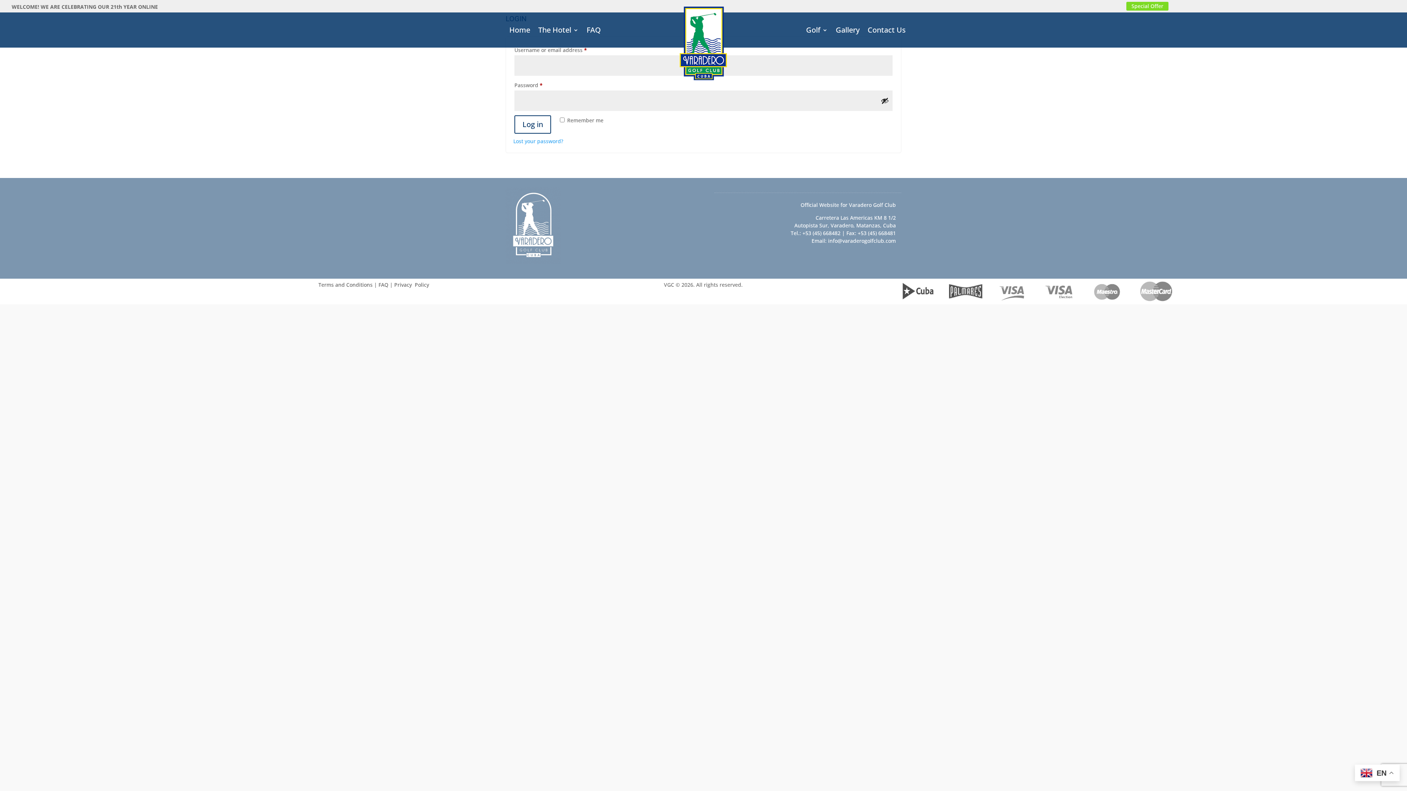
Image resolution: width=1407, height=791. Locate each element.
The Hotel (554, 31)
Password (539, 85)
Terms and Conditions (345, 284)
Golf (813, 31)
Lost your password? (538, 141)
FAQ (594, 31)
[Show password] (885, 101)
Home (519, 31)
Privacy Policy (411, 284)
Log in (532, 124)
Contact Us (887, 31)
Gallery (848, 31)
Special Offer (1147, 6)
